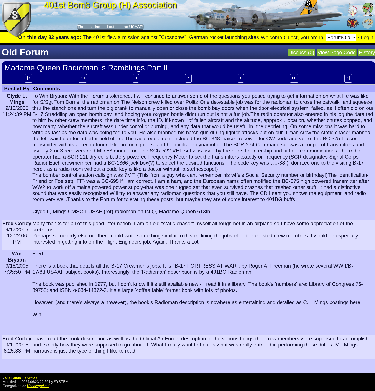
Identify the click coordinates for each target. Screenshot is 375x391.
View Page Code (336, 52)
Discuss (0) (301, 52)
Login (367, 37)
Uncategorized (38, 386)
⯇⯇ (83, 78)
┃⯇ (28, 78)
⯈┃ (348, 78)
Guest (291, 37)
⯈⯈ (294, 78)
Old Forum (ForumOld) (22, 377)
